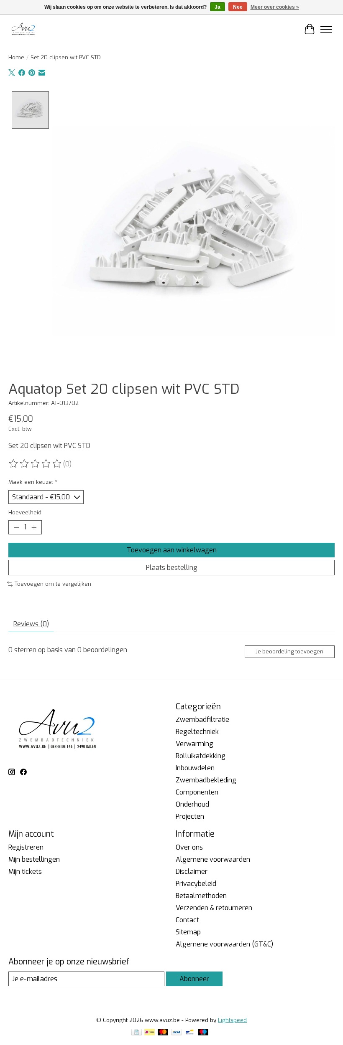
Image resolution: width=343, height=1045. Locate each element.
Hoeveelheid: (25, 512)
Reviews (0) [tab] (31, 624)
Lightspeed (232, 1020)
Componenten (197, 792)
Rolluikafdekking (200, 755)
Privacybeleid (196, 883)
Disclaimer (191, 871)
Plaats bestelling (171, 567)
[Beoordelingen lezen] (35, 464)
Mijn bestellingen (34, 859)
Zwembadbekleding (206, 780)
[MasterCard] (163, 1033)
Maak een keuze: (32, 482)
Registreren (26, 847)
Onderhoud (192, 804)
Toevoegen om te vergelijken (53, 583)
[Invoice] (136, 1033)
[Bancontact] (189, 1033)
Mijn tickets (25, 871)
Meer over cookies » (275, 7)
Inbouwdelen (195, 768)
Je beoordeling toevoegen (289, 651)
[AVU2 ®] (24, 29)
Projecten (190, 816)
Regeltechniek (197, 731)
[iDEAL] (149, 1033)
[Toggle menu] (326, 29)
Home (16, 57)
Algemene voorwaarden (213, 859)
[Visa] (176, 1033)
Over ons (189, 847)
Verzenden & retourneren (214, 907)
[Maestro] (203, 1033)
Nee (238, 7)
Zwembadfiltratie (202, 719)
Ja (217, 7)
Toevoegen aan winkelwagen (172, 550)
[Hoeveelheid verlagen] (16, 527)
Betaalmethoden (201, 895)
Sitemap (188, 932)
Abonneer (194, 978)
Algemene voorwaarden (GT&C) (224, 944)
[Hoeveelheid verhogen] (33, 527)
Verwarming (194, 743)
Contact (187, 920)
